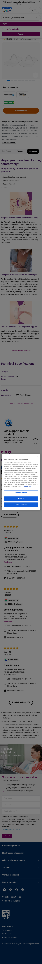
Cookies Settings (21, 492)
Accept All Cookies (21, 505)
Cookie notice (27, 486)
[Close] (37, 456)
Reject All (21, 499)
